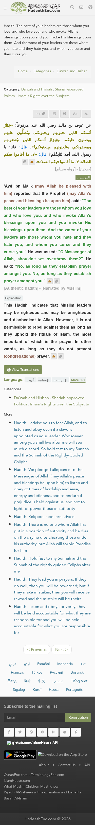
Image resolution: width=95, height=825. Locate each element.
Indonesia (65, 663)
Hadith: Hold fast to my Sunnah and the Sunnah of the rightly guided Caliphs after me (52, 565)
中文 (41, 681)
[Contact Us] (81, 8)
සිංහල (12, 681)
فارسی (58, 681)
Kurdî (37, 689)
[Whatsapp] (31, 732)
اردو (27, 663)
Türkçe (36, 672)
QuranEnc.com (16, 774)
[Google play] (53, 732)
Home (23, 71)
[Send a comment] (32, 162)
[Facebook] (9, 732)
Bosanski (77, 672)
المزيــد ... (83, 177)
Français (17, 672)
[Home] (5, 7)
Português (74, 689)
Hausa (54, 689)
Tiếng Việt (79, 681)
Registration (78, 717)
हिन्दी (27, 681)
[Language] (90, 8)
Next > (61, 649)
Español (43, 663)
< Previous (37, 649)
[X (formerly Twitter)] (20, 732)
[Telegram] (42, 732)
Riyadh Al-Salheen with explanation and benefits (42, 792)
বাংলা (83, 663)
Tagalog (19, 689)
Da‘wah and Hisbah (72, 71)
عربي (12, 663)
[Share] (54, 114)
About (44, 765)
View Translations (25, 369)
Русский (56, 672)
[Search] (72, 8)
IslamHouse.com (17, 780)
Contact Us (66, 765)
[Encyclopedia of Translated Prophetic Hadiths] (35, 7)
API (87, 765)
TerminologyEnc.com (47, 774)
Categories (42, 71)
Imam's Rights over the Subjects (43, 96)
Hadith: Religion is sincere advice (44, 516)
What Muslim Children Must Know (31, 786)
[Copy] (25, 162)
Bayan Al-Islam (15, 798)
